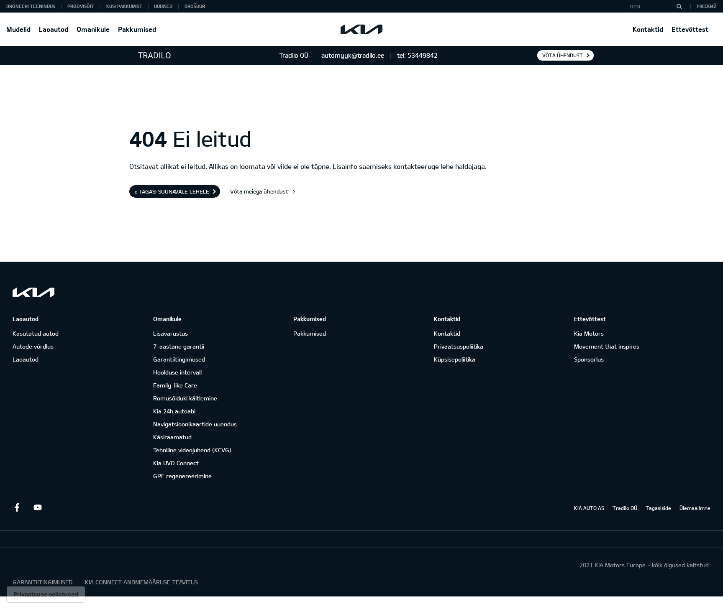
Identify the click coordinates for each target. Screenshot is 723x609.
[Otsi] (679, 6)
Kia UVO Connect (176, 462)
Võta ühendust (562, 55)
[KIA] (361, 29)
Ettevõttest (690, 29)
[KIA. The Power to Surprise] (33, 292)
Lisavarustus (170, 333)
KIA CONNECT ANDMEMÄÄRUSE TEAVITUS (141, 582)
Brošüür (195, 6)
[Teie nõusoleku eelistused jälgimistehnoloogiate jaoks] (46, 594)
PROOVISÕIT (80, 6)
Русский (707, 6)
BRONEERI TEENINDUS (30, 6)
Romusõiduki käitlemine (185, 398)
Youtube (37, 507)
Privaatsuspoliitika (458, 346)
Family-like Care (175, 385)
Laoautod (53, 29)
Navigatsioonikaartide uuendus (195, 424)
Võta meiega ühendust (259, 191)
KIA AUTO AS (589, 508)
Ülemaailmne (694, 508)
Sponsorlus (589, 359)
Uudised (163, 6)
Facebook (17, 507)
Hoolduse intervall (177, 372)
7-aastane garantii (178, 346)
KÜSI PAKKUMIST (124, 6)
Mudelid (18, 29)
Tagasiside (658, 508)
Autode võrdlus (33, 346)
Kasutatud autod (36, 333)
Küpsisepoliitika (454, 359)
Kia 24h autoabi (174, 411)
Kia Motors (589, 333)
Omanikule (93, 29)
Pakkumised (137, 29)
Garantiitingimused (179, 359)
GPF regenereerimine (182, 475)
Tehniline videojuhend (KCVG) (192, 450)
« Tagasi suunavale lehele (171, 191)
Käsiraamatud (172, 437)
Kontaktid (648, 29)
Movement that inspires (606, 346)
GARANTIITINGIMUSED (42, 582)
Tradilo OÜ (625, 508)
